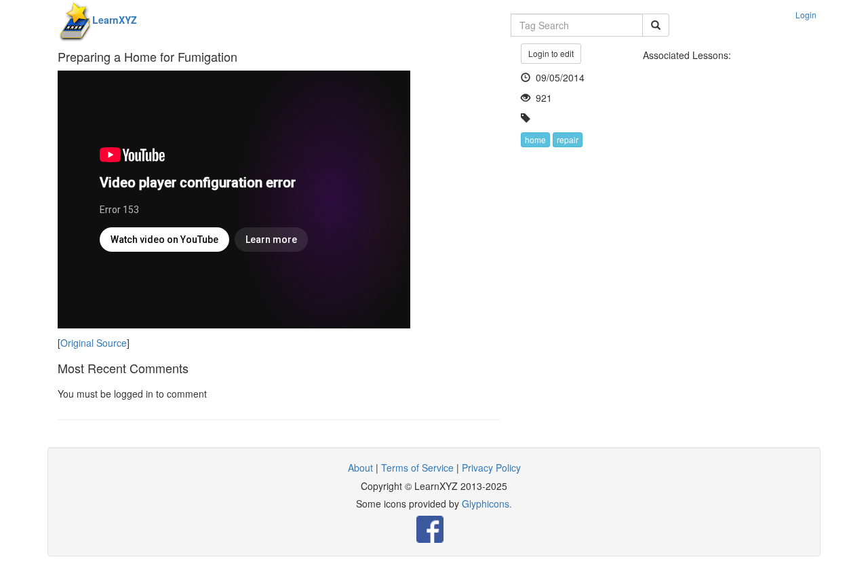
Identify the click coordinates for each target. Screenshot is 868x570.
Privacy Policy (491, 467)
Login (805, 14)
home (535, 139)
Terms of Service (417, 467)
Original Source (93, 342)
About (360, 467)
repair (567, 139)
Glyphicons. (487, 503)
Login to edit (551, 53)
